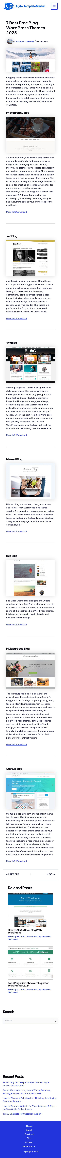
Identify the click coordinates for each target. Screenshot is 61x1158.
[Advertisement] (24, 1051)
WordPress (32, 936)
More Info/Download (16, 212)
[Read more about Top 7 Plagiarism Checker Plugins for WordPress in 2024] (30, 963)
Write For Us (29, 1146)
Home (29, 1126)
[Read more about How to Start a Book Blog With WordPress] (30, 909)
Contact (29, 1142)
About (29, 1130)
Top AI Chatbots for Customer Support (22, 1114)
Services (29, 1134)
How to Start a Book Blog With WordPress (25, 931)
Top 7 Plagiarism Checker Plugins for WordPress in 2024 (28, 984)
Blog (29, 1138)
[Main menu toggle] (54, 6)
